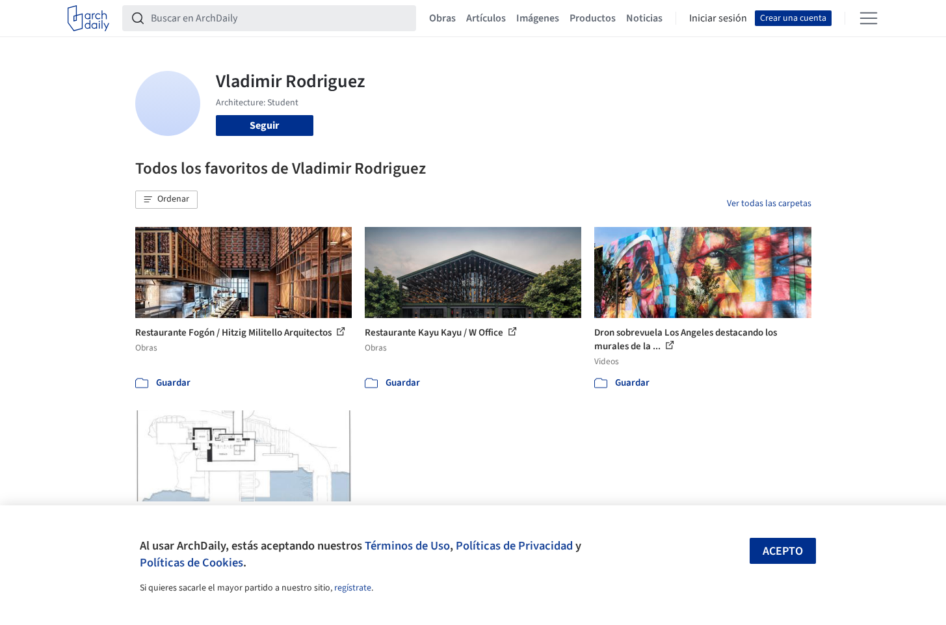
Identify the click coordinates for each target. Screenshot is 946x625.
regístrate (352, 587)
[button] (166, 200)
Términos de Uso (407, 545)
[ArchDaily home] (88, 18)
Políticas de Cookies (191, 562)
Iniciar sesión (718, 18)
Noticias (644, 18)
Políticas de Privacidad (514, 545)
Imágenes (537, 18)
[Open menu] (868, 18)
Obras (442, 18)
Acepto (783, 551)
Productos (593, 18)
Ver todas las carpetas (769, 203)
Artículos (486, 18)
